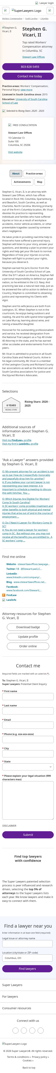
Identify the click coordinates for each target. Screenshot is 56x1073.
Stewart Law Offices (33, 57)
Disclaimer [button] (9, 825)
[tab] (16, 173)
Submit (28, 835)
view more (26, 89)
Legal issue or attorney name (18, 938)
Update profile (28, 637)
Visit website (15, 152)
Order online (28, 646)
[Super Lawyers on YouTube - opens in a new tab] (32, 1031)
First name (9, 691)
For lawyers (10, 996)
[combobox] (27, 943)
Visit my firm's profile (20, 444)
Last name (9, 705)
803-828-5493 (30, 67)
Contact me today (29, 76)
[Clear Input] (49, 943)
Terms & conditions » (19, 1057)
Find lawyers (27, 969)
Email (6, 719)
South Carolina (31, 18)
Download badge (28, 627)
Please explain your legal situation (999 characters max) (26, 777)
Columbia (44, 18)
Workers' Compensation (12, 18)
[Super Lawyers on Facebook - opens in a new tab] (16, 1031)
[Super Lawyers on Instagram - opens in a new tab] (24, 1031)
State (6, 761)
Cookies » (28, 1060)
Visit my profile (16, 440)
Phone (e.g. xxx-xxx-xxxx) (18, 734)
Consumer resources (16, 1008)
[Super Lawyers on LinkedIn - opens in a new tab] (41, 1031)
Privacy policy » (40, 1057)
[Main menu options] (5, 10)
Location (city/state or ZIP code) (20, 952)
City (5, 748)
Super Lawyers (12, 985)
